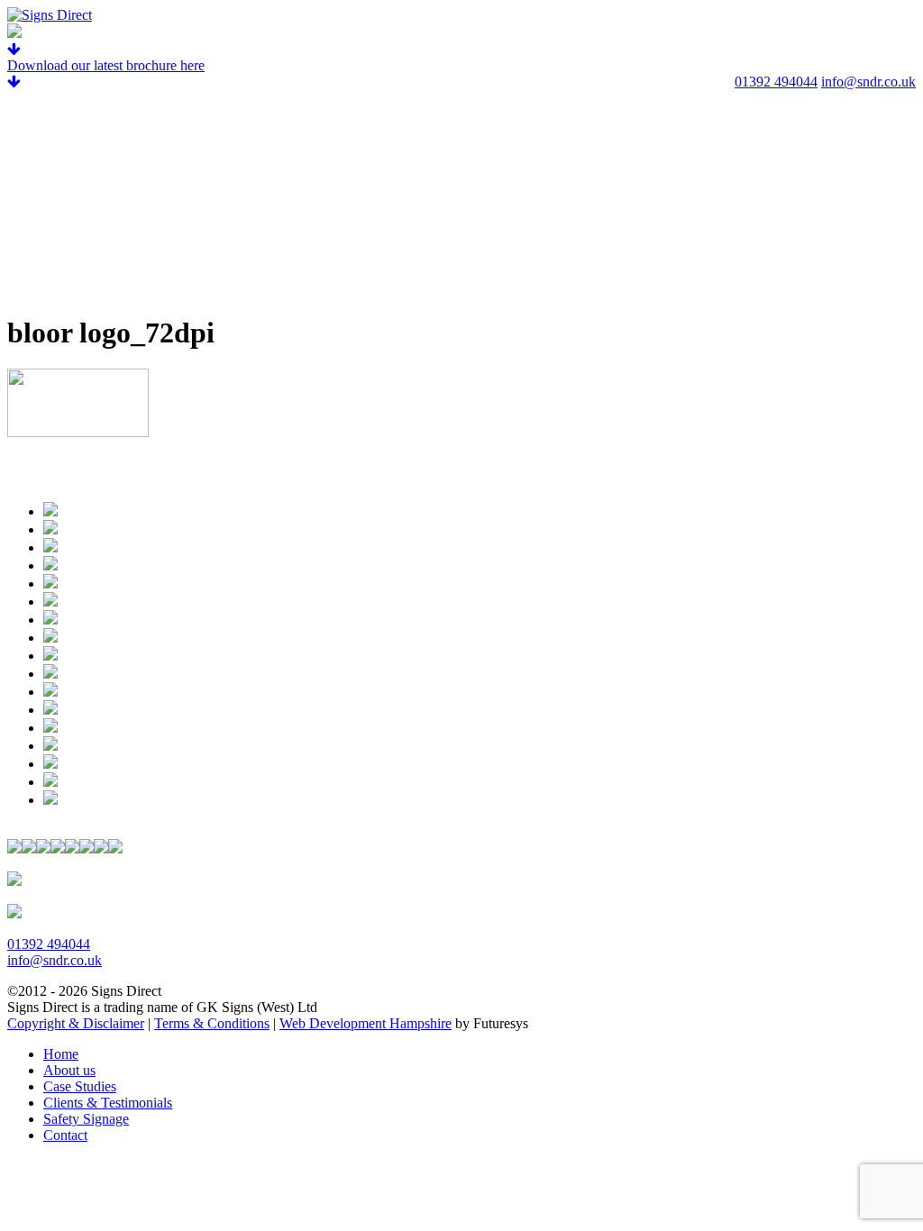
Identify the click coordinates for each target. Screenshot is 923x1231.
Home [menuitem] (60, 1054)
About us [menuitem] (69, 1070)
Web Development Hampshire (365, 1023)
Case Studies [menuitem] (79, 1086)
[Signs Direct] (49, 15)
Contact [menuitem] (65, 1135)
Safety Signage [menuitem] (86, 1118)
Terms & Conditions (212, 1023)
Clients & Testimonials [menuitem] (107, 1102)
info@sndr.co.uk (868, 81)
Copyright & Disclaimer (75, 1023)
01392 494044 (776, 81)
